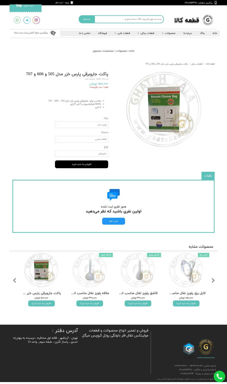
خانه (215, 33)
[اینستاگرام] (36, 20)
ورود (67, 2)
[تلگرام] (27, 20)
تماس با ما (84, 33)
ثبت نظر (113, 221)
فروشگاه (102, 33)
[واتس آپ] (17, 20)
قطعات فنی (124, 33)
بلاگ (202, 33)
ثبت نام (59, 2)
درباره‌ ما (187, 33)
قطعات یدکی (147, 33)
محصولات (170, 33)
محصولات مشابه (201, 246)
